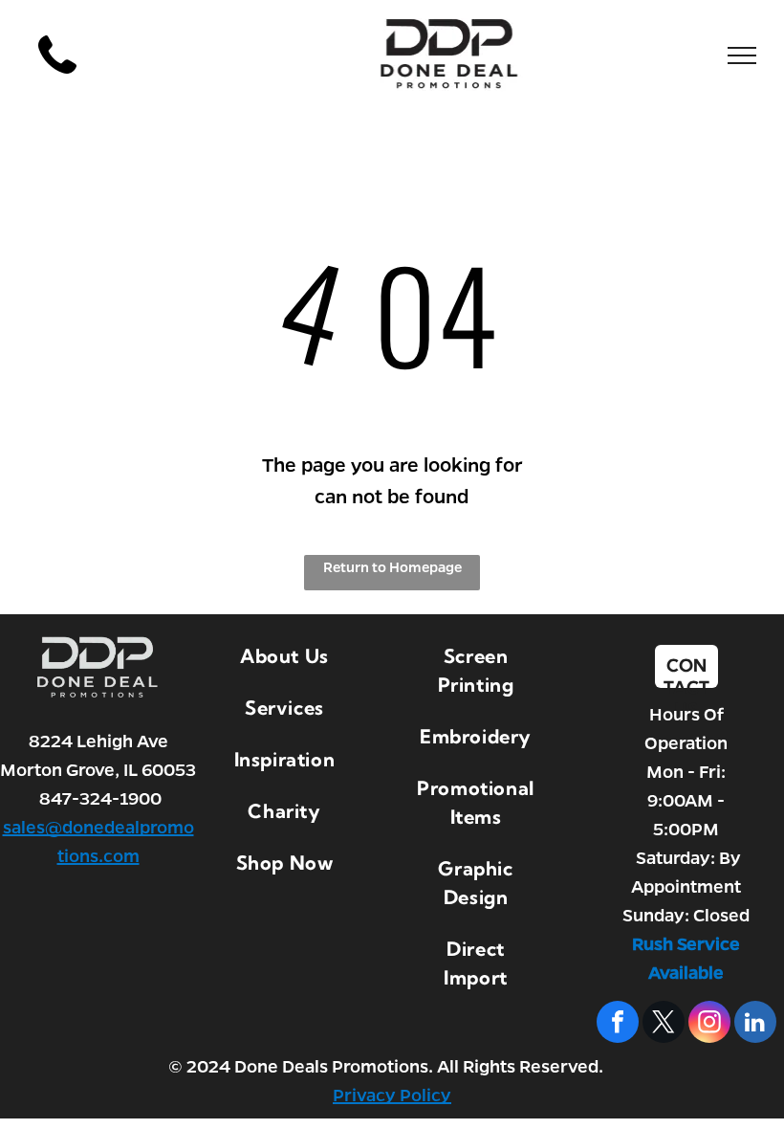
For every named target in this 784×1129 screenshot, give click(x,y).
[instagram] (709, 1024)
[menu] (742, 55)
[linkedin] (755, 1024)
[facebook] (618, 1024)
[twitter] (663, 1024)
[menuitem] (285, 656)
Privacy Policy (392, 1094)
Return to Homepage (392, 566)
